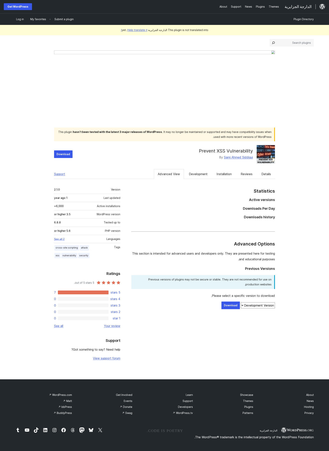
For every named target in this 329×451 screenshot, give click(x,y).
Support (59, 174)
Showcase (246, 394)
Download (63, 154)
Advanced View (169, 174)
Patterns (248, 412)
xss (57, 255)
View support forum (106, 358)
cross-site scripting (67, 247)
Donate (126, 406)
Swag (127, 412)
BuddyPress (63, 412)
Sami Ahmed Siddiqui (238, 157)
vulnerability (69, 255)
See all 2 (59, 239)
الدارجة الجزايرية (268, 430)
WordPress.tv (183, 412)
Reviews (246, 174)
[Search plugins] (273, 43)
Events (128, 401)
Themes (248, 401)
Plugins (248, 406)
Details (266, 174)
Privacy (309, 412)
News (310, 401)
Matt (67, 401)
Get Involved (124, 394)
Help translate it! (134, 30)
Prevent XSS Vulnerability (226, 151)
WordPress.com (60, 394)
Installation (224, 174)
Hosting (309, 406)
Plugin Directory (304, 19)
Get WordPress (17, 6)
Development (198, 174)
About (310, 394)
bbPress (65, 406)
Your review (112, 326)
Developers (185, 406)
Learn (189, 394)
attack (84, 247)
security (83, 255)
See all (58, 326)
